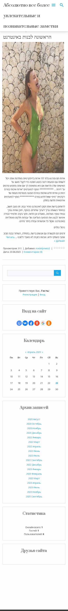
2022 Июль (34, 455)
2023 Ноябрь (34, 491)
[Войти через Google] (43, 323)
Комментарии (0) (33, 251)
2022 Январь (34, 437)
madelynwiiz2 (43, 248)
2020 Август (34, 419)
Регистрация (30, 294)
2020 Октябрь (34, 423)
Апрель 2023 (34, 352)
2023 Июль (34, 487)
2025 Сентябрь (34, 496)
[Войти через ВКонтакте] (25, 323)
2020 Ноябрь (34, 428)
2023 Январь (34, 469)
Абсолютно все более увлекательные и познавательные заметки (30, 15)
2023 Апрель (34, 482)
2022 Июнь (34, 451)
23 (56, 383)
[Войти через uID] (19, 323)
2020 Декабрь (34, 432)
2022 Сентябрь (34, 460)
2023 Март (34, 478)
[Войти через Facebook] (31, 323)
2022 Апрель (34, 446)
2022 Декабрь (34, 464)
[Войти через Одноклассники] (48, 323)
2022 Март (34, 441)
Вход (42, 294)
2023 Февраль (34, 473)
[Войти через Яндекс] (37, 323)
